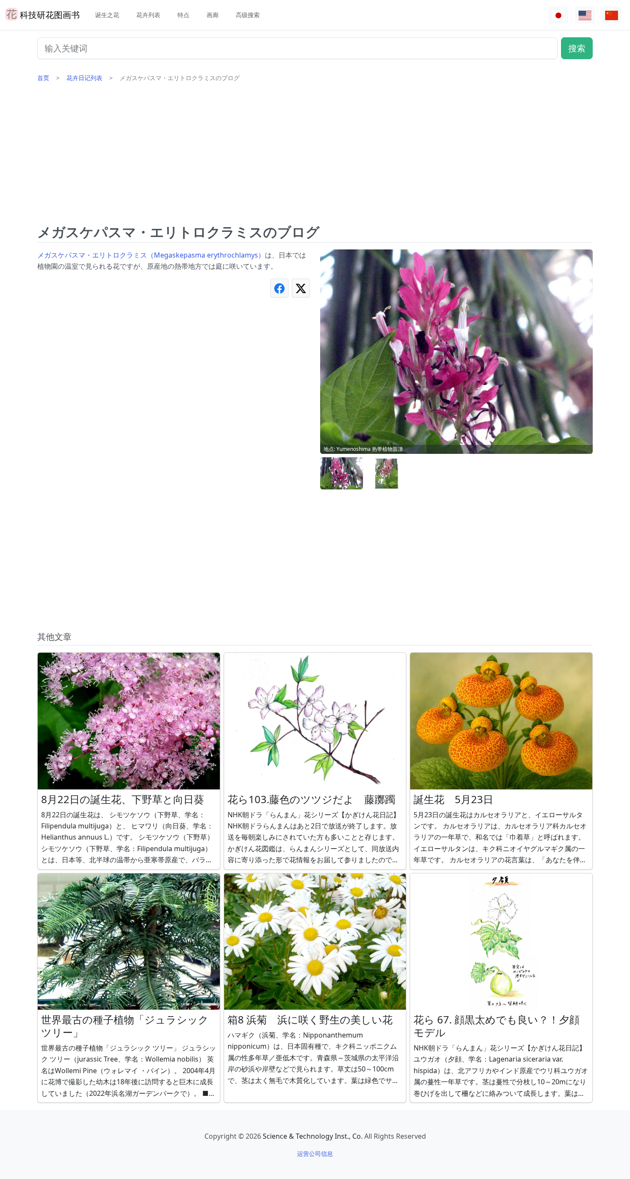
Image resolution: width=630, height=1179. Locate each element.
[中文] (611, 15)
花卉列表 (148, 15)
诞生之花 (107, 15)
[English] (585, 15)
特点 (183, 15)
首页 (43, 78)
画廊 (213, 15)
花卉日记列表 (84, 78)
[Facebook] (279, 288)
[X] (301, 288)
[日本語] (558, 15)
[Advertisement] (315, 156)
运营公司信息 (315, 1153)
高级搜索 (248, 15)
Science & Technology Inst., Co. (313, 1136)
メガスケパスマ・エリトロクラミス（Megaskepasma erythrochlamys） (151, 255)
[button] (341, 473)
